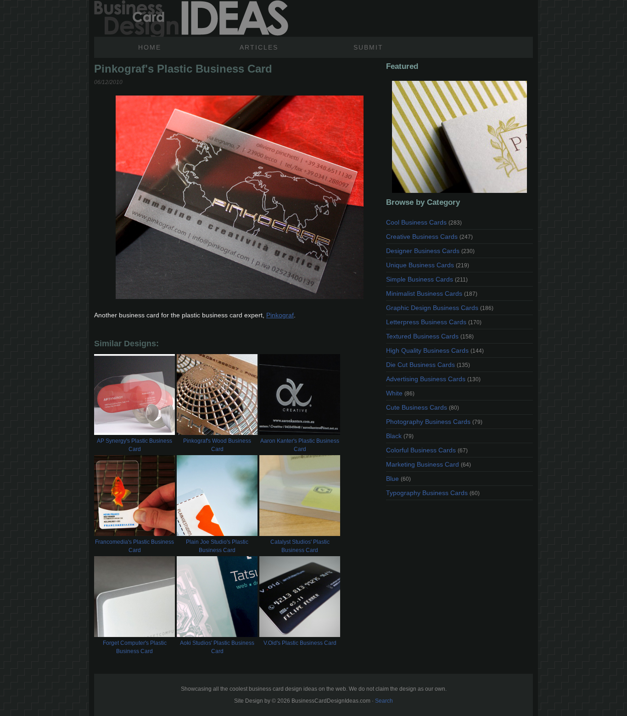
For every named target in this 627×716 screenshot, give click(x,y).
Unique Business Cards (427, 265)
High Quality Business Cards (435, 350)
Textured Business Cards (430, 336)
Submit (368, 47)
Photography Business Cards (434, 421)
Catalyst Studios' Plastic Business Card (300, 546)
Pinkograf (280, 315)
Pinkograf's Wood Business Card (217, 445)
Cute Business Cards (422, 407)
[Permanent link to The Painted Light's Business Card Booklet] (459, 136)
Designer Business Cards (430, 250)
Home (149, 47)
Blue (398, 478)
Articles (259, 47)
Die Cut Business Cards (428, 364)
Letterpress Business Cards (433, 322)
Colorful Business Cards (427, 450)
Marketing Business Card (428, 464)
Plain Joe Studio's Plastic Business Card (217, 546)
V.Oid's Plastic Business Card (299, 643)
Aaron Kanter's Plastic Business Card (299, 445)
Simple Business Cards (427, 279)
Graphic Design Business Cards (439, 307)
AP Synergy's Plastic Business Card (134, 445)
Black (400, 436)
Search (384, 701)
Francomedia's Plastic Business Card (134, 546)
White (400, 393)
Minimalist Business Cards (431, 293)
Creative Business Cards (429, 236)
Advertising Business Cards (433, 379)
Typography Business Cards (433, 492)
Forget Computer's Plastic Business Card (135, 647)
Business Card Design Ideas (191, 18)
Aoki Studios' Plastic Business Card (217, 647)
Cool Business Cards (424, 222)
